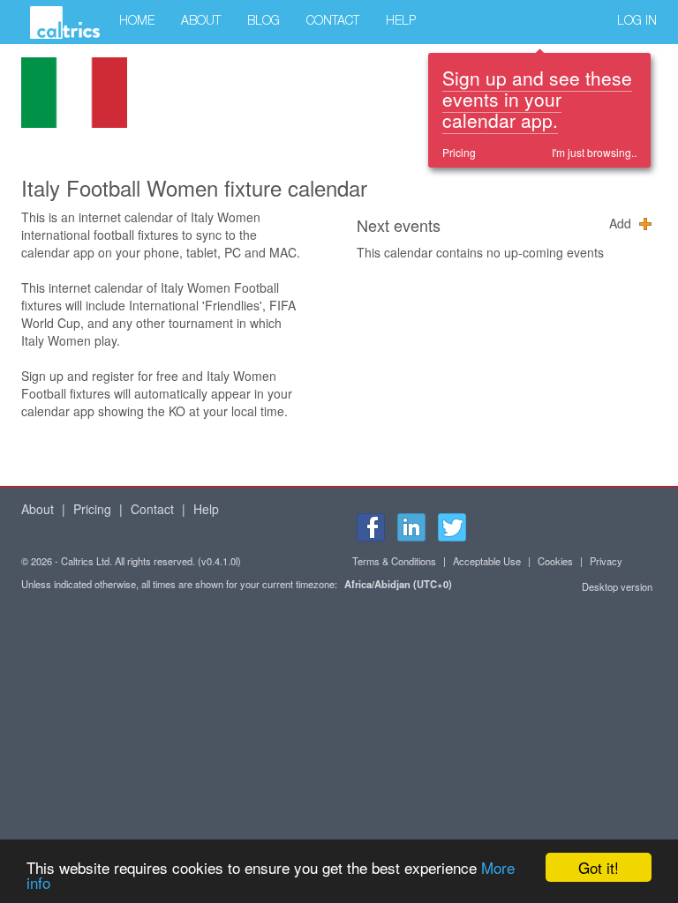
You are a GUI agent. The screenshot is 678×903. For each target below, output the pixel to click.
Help (401, 22)
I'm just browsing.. (594, 152)
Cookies (555, 561)
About (201, 22)
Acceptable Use (487, 561)
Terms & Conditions (394, 561)
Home (136, 22)
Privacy (606, 561)
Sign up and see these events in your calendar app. (537, 98)
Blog (263, 22)
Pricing (459, 152)
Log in (637, 22)
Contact (332, 22)
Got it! (598, 867)
